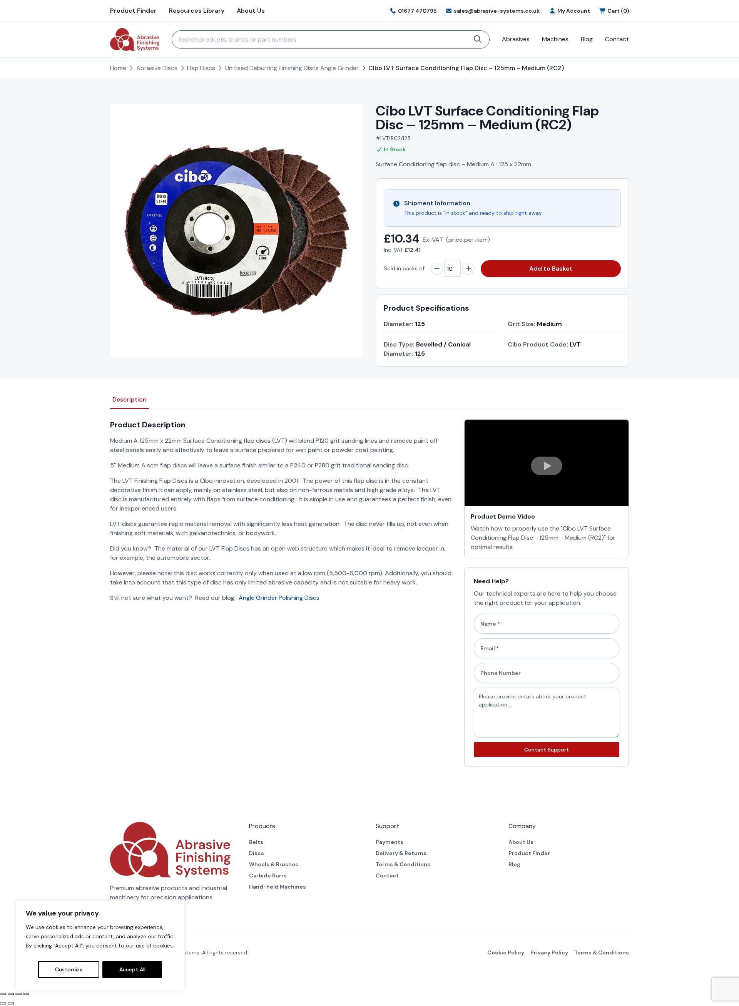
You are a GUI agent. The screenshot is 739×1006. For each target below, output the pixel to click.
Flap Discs (201, 68)
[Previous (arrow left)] (3, 1003)
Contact (617, 39)
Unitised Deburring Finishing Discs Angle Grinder (292, 68)
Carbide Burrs (268, 875)
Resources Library (196, 11)
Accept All (132, 969)
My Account (573, 10)
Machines (555, 39)
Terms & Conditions (403, 864)
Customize (69, 969)
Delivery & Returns (401, 853)
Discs (256, 853)
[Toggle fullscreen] (11, 994)
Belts (256, 842)
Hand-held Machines (277, 886)
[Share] (18, 994)
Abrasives (516, 39)
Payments (389, 842)
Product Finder (133, 11)
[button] (547, 466)
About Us (251, 11)
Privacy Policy (549, 952)
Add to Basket (551, 268)
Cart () (618, 10)
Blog (587, 39)
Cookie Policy (505, 952)
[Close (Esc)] (26, 994)
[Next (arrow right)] (11, 1003)
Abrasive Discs (156, 68)
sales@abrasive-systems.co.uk (497, 10)
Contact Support (546, 749)
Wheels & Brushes (273, 864)
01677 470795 (417, 10)
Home (118, 68)
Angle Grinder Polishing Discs (279, 598)
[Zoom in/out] (3, 994)
